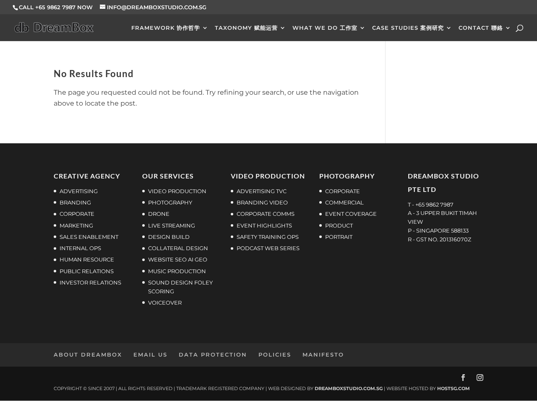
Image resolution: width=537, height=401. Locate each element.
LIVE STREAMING (171, 225)
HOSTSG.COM (453, 388)
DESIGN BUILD (169, 236)
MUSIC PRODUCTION (177, 271)
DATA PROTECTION (213, 354)
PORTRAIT (338, 236)
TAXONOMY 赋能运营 (246, 28)
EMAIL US (150, 354)
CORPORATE (342, 191)
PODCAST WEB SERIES (268, 248)
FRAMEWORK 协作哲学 (165, 28)
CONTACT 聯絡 (481, 28)
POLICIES (274, 354)
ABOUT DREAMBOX (88, 354)
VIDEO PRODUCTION (177, 191)
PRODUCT (339, 225)
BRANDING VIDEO (262, 202)
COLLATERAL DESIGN (178, 248)
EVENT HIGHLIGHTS (264, 225)
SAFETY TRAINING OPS (268, 236)
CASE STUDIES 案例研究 (408, 28)
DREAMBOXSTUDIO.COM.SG (349, 388)
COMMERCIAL (344, 202)
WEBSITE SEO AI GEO (177, 259)
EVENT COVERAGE (351, 213)
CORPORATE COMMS (266, 213)
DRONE (158, 213)
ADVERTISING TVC (262, 191)
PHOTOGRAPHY (170, 202)
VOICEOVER (165, 302)
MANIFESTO (323, 354)
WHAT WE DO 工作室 (324, 28)
